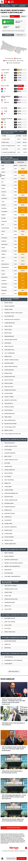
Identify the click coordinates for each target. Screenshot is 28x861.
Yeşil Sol (6, 102)
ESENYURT (4, 293)
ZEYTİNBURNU (4, 237)
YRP (5, 77)
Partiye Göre (20, 34)
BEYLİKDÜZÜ (4, 290)
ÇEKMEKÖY (4, 208)
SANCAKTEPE (4, 211)
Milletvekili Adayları (13, 671)
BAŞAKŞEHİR (4, 287)
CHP (5, 88)
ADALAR (3, 168)
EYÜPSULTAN (4, 221)
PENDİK (3, 188)
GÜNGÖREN (4, 280)
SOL (5, 124)
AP (4, 113)
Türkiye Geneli (4, 16)
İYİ (4, 91)
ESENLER (3, 247)
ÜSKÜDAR (3, 185)
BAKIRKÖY (4, 254)
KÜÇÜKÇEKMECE (5, 267)
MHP (5, 75)
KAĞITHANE (4, 241)
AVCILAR (3, 270)
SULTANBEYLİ (4, 198)
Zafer (5, 111)
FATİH (3, 224)
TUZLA (3, 201)
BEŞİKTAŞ (4, 214)
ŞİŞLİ (2, 234)
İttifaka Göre (8, 34)
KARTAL (3, 178)
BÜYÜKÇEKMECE (5, 264)
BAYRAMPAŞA (4, 244)
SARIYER (3, 231)
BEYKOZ (3, 172)
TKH (5, 127)
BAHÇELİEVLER (4, 277)
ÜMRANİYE (4, 191)
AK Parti (6, 72)
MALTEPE (3, 195)
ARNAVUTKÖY (4, 283)
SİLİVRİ (3, 260)
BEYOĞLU (3, 218)
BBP (5, 80)
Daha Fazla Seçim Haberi (13, 827)
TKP (5, 122)
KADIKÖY (3, 175)
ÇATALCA (3, 257)
